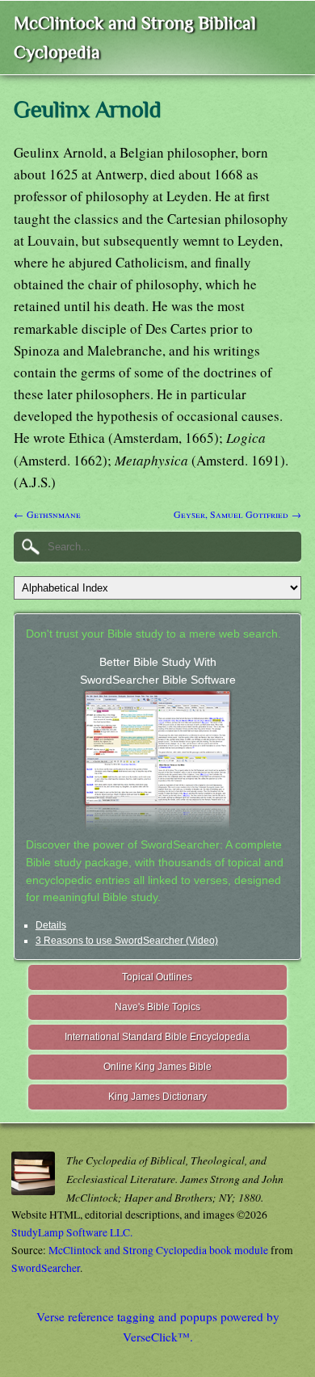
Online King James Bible (157, 1066)
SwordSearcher (45, 1268)
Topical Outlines (157, 977)
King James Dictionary (157, 1096)
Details (51, 925)
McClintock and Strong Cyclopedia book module (158, 1250)
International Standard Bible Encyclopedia (157, 1036)
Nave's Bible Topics (157, 1007)
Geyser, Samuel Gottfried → (237, 513)
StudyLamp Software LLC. (71, 1232)
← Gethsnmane (47, 513)
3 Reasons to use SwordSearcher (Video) (127, 940)
